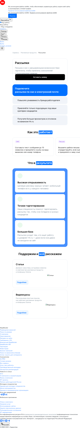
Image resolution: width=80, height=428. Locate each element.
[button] (2, 42)
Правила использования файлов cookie (43, 13)
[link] (3, 36)
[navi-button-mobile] (2, 48)
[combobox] (5, 424)
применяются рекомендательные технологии (40, 414)
